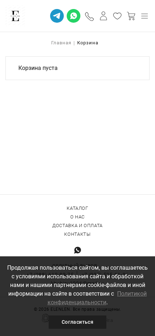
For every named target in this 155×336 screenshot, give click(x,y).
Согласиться (77, 322)
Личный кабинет (103, 16)
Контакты (77, 234)
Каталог (77, 208)
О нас (77, 217)
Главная (61, 42)
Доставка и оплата (77, 225)
